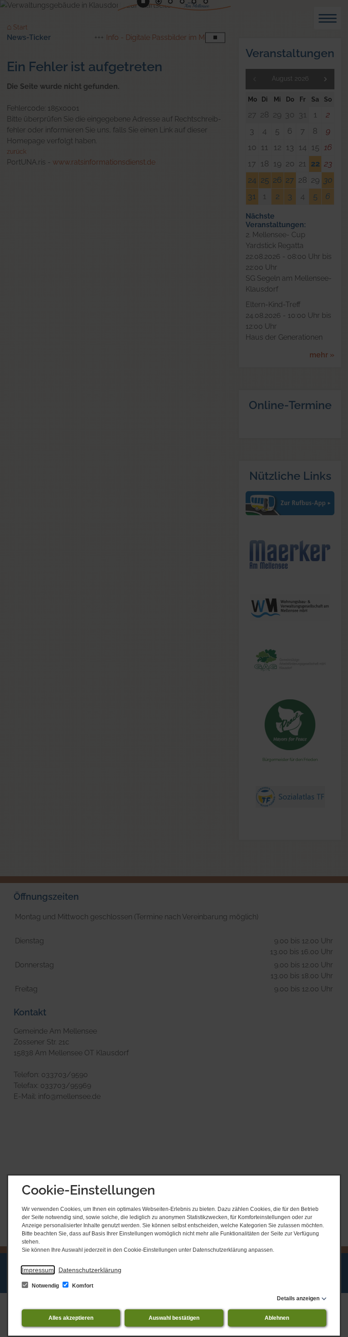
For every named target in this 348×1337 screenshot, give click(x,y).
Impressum (38, 1270)
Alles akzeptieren (70, 1318)
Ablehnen (277, 1318)
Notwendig (45, 1286)
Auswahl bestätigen (174, 1318)
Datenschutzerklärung (89, 1270)
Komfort (82, 1286)
